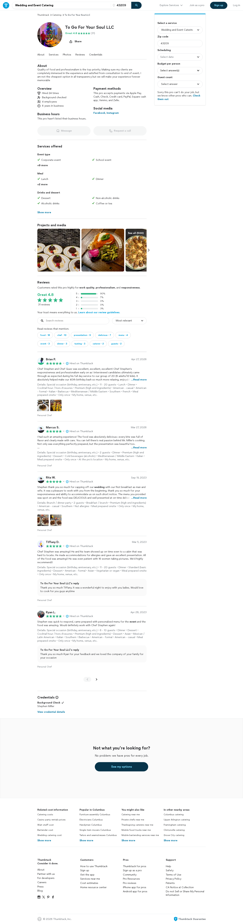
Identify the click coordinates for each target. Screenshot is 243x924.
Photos (67, 54)
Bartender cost (45, 830)
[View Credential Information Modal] (57, 697)
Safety (169, 870)
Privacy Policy (173, 878)
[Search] (136, 5)
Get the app (87, 874)
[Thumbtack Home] (6, 5)
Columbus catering (174, 814)
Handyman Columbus (91, 825)
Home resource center (93, 887)
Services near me (90, 878)
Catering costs (45, 814)
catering (56, 15)
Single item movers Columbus (95, 830)
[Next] (97, 679)
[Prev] (87, 679)
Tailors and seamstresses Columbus (98, 835)
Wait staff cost (45, 825)
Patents (170, 883)
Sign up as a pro (132, 870)
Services (54, 54)
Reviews (80, 54)
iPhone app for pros (134, 887)
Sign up (84, 870)
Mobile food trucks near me (136, 830)
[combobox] (61, 5)
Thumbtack (43, 15)
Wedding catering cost (49, 835)
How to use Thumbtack (93, 866)
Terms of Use (173, 874)
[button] (49, 34)
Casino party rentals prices (51, 819)
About (40, 54)
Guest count (164, 77)
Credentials (95, 54)
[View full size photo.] (58, 250)
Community (129, 874)
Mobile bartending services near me (140, 835)
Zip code (162, 36)
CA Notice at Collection (180, 887)
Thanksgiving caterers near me (137, 825)
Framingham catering (175, 825)
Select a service (167, 23)
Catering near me (131, 814)
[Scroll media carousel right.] (148, 250)
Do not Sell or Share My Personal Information (185, 893)
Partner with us (46, 874)
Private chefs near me (133, 819)
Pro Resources (131, 878)
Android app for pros (135, 891)
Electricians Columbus (91, 819)
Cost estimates (89, 883)
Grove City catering (174, 835)
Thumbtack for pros (134, 866)
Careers (41, 882)
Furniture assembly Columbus (95, 814)
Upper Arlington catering (177, 819)
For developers (45, 878)
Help (168, 866)
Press (40, 886)
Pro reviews (129, 883)
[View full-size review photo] (43, 405)
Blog (40, 890)
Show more (44, 840)
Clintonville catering (174, 830)
